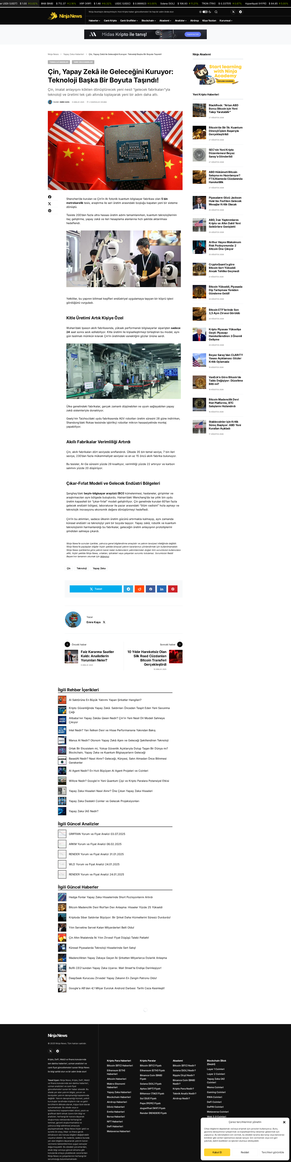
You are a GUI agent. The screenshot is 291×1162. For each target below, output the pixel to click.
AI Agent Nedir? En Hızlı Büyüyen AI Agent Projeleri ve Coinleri (108, 770)
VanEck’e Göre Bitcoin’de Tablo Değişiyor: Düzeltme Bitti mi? (226, 380)
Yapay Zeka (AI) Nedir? (83, 811)
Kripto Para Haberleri (119, 1060)
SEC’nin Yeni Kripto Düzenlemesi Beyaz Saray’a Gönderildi (222, 153)
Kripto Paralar (148, 1060)
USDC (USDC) (136, 3)
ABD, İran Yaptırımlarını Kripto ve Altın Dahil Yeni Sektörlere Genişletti (225, 223)
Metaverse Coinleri (218, 1111)
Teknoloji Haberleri (59, 62)
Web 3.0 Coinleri (216, 1116)
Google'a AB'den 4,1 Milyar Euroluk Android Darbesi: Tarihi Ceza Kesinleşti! (117, 988)
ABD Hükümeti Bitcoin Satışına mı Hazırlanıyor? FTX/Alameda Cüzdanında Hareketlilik (226, 177)
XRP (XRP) (95, 3)
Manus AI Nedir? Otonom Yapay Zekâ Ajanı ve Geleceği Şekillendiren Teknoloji (119, 740)
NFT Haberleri (115, 1121)
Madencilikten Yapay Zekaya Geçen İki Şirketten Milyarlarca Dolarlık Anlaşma (118, 958)
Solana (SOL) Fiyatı (150, 1083)
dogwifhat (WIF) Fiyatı (152, 1108)
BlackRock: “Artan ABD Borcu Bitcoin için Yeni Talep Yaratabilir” (223, 109)
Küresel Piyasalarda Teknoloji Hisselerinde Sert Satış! (102, 947)
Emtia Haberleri (116, 1111)
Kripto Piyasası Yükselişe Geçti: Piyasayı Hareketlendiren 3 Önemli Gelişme (225, 334)
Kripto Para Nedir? (183, 1088)
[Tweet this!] (53, 205)
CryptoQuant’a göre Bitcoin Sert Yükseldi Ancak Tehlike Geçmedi (224, 268)
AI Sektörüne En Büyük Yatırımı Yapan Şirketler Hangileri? (105, 700)
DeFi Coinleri (214, 1101)
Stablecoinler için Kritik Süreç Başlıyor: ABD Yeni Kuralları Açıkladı (225, 425)
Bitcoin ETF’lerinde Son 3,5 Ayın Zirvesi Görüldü (224, 311)
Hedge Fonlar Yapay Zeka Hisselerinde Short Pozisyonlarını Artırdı (111, 897)
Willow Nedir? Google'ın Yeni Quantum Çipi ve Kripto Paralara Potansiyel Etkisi (119, 780)
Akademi (178, 1060)
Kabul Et (217, 1152)
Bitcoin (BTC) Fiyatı (150, 1065)
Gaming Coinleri (216, 1092)
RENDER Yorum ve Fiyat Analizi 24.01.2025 (96, 874)
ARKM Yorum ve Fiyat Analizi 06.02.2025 (95, 844)
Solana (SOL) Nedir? (184, 1070)
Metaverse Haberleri (118, 1131)
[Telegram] (240, 11)
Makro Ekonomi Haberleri (116, 1085)
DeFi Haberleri (115, 1126)
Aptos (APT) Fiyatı (150, 1088)
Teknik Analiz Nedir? (184, 1093)
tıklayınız (104, 556)
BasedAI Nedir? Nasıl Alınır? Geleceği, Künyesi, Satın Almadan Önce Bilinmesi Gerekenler (118, 760)
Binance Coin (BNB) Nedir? (184, 1082)
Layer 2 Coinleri (216, 1073)
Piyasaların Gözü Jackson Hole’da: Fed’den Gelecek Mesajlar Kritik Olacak (225, 201)
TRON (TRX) (222, 3)
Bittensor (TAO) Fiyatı (152, 1093)
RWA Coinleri (214, 1097)
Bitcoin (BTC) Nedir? (184, 1065)
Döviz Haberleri (116, 1106)
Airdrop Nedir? (181, 1098)
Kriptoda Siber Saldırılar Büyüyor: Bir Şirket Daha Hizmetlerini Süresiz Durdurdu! (120, 917)
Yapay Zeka (99, 568)
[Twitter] (233, 11)
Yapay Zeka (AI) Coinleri (216, 1080)
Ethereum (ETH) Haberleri (116, 1072)
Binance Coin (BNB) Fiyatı (151, 1077)
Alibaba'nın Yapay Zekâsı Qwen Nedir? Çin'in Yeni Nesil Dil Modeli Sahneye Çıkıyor (117, 720)
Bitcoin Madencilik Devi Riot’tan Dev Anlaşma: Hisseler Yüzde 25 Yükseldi (116, 907)
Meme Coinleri (215, 1087)
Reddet (245, 1152)
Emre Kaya (93, 622)
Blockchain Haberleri (119, 1097)
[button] (284, 1122)
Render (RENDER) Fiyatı (153, 1113)
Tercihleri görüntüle (273, 1152)
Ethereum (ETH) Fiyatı (152, 1070)
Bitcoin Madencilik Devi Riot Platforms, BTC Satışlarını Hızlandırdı (224, 403)
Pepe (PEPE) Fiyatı (150, 1103)
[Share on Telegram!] (128, 588)
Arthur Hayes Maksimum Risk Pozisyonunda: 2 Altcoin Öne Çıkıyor (225, 245)
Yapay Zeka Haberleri (73, 54)
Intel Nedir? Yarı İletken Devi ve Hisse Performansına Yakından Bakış (112, 730)
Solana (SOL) (179, 3)
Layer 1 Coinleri (215, 1069)
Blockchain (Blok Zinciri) (216, 1062)
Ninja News (53, 54)
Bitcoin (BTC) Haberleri (120, 1065)
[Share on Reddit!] (139, 588)
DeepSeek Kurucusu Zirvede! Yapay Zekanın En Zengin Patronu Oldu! (113, 978)
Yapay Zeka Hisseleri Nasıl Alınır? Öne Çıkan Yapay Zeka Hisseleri (111, 791)
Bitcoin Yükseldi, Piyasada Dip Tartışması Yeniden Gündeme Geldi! (225, 290)
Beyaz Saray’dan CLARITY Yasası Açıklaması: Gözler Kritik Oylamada (226, 358)
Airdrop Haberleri (117, 1101)
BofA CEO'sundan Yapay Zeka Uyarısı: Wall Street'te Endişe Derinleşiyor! (115, 968)
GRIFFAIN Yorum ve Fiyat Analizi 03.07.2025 (97, 834)
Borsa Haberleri (116, 1116)
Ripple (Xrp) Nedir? (184, 1075)
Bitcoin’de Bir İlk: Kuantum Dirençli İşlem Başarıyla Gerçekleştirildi (226, 131)
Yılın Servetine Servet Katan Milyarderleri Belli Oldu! (101, 927)
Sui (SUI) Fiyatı (148, 1098)
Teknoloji (82, 568)
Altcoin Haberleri (116, 1078)
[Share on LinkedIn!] (161, 588)
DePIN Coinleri (215, 1106)
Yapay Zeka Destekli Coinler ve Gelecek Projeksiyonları (104, 801)
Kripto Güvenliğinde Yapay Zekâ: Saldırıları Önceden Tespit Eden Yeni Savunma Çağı (119, 710)
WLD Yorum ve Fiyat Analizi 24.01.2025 (94, 864)
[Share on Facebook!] (53, 198)
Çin (69, 568)
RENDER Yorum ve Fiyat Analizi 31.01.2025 (96, 854)
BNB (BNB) (58, 3)
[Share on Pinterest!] (53, 212)
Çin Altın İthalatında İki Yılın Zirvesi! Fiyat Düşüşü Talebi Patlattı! (109, 937)
